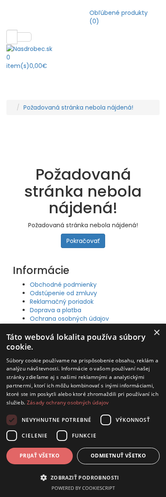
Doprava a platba (55, 310)
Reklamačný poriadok (62, 301)
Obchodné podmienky (63, 284)
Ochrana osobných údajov (69, 318)
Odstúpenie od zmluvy (63, 293)
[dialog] (83, 410)
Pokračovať (83, 241)
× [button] (156, 333)
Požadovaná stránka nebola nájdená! (78, 107)
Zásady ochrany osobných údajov (68, 402)
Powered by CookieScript (83, 488)
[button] (83, 477)
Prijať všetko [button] (40, 455)
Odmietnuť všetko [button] (118, 455)
